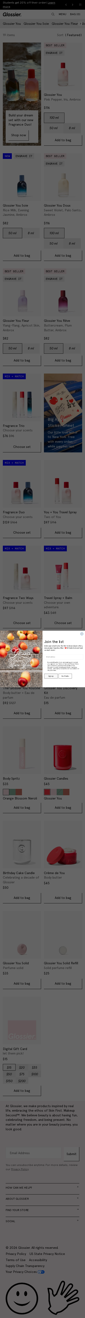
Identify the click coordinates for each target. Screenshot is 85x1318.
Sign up (50, 676)
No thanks (65, 676)
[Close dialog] (82, 634)
